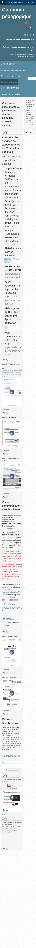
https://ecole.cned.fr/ (10, 529)
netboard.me (19, 2)
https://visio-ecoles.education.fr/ (12, 608)
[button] (28, 2)
